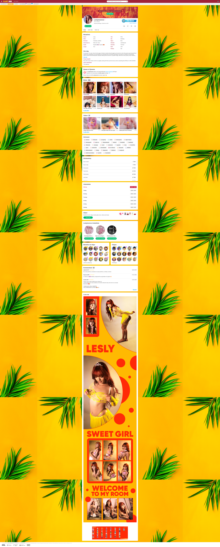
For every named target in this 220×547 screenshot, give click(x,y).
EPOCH (17, 543)
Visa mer (85, 57)
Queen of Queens (109, 71)
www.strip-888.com (11, 543)
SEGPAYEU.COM (22, 543)
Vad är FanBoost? (133, 23)
